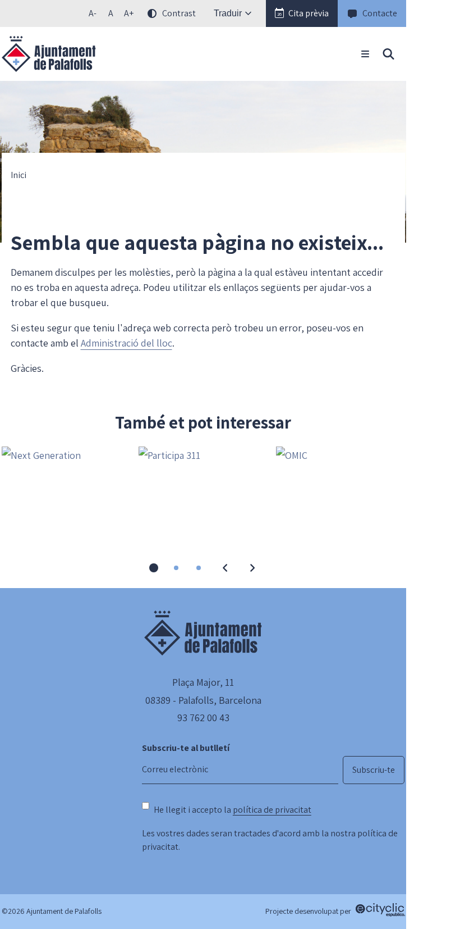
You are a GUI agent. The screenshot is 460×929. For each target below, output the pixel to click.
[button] (302, 13)
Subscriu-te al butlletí (185, 748)
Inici (18, 175)
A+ (130, 15)
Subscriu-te (373, 770)
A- (95, 15)
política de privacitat (272, 810)
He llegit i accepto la (232, 810)
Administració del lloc (126, 342)
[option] (110, 13)
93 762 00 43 (203, 717)
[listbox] (141, 13)
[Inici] (49, 54)
